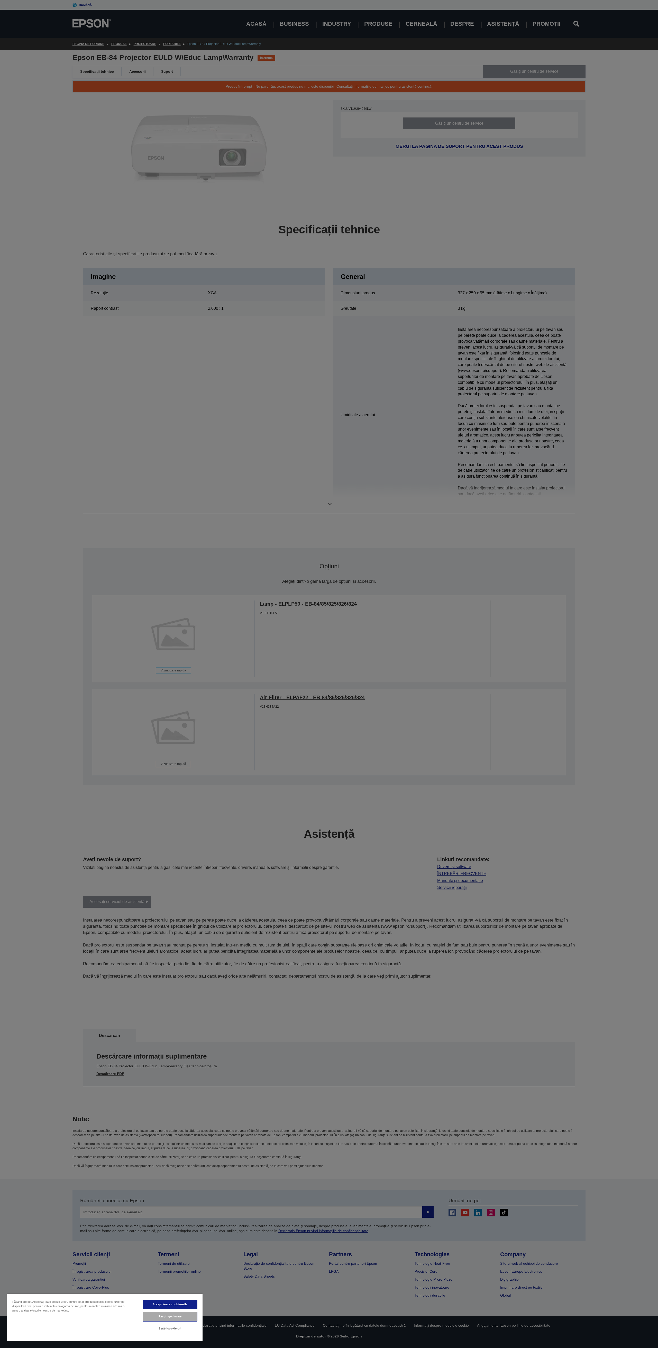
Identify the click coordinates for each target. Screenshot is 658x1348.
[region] (105, 1317)
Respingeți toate (170, 1316)
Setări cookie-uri (170, 1328)
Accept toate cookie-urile (170, 1304)
